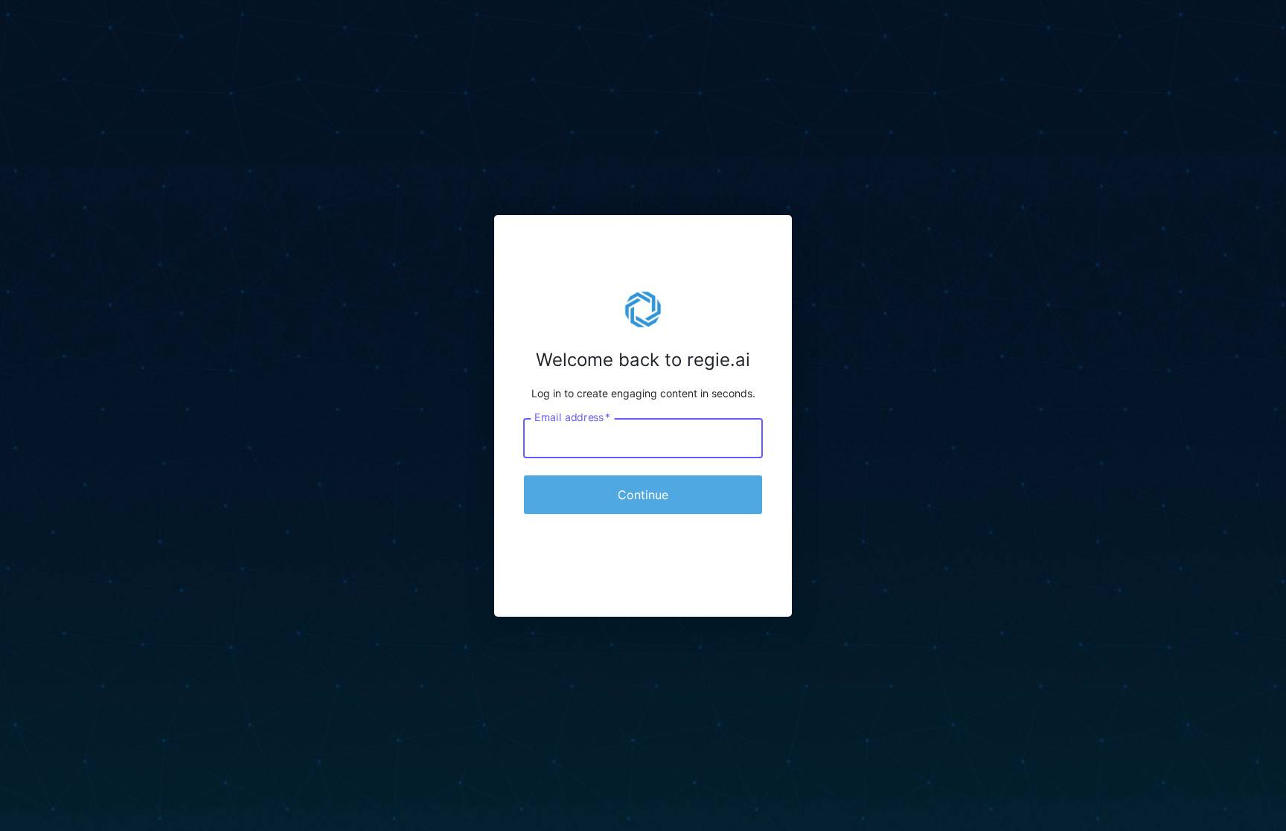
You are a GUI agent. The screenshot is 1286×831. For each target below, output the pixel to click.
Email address (572, 417)
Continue (643, 494)
